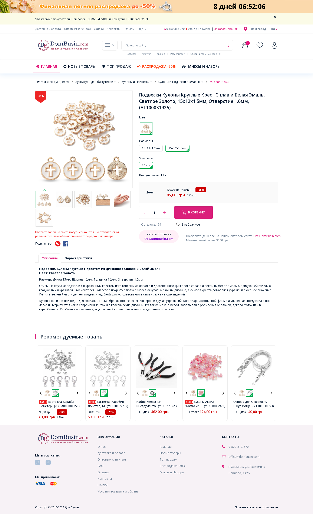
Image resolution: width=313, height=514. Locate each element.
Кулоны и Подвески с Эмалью (179, 82)
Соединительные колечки (205, 53)
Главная (49, 66)
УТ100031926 (219, 82)
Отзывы (129, 29)
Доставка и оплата (48, 29)
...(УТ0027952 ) (166, 406)
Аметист (146, 53)
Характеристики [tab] (78, 258)
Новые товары (82, 66)
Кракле (161, 53)
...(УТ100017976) (213, 406)
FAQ (100, 466)
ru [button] (273, 29)
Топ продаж (119, 66)
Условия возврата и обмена (118, 491)
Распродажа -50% (159, 66)
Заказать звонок (226, 29)
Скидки (99, 29)
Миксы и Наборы (204, 66)
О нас (102, 447)
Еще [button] (141, 29)
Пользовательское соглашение (256, 507)
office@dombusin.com (244, 457)
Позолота (131, 53)
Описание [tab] (50, 258)
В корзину (196, 212)
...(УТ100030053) (262, 406)
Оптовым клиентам (77, 29)
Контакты (113, 29)
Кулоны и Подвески (135, 82)
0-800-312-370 (175, 29)
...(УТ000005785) (116, 406)
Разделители (177, 53)
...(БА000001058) (68, 406)
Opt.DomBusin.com (267, 236)
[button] (258, 28)
